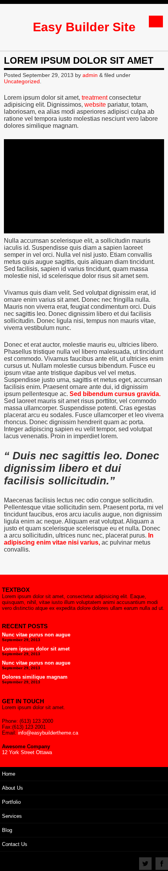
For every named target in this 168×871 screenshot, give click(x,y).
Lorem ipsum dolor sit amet (36, 649)
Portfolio (11, 802)
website (95, 104)
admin (90, 75)
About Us (12, 788)
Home (8, 774)
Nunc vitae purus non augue (36, 635)
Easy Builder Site (84, 27)
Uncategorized (22, 81)
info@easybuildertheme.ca (48, 733)
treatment (94, 97)
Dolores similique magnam (35, 677)
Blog (7, 830)
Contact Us (14, 844)
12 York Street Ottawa (27, 752)
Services (12, 816)
